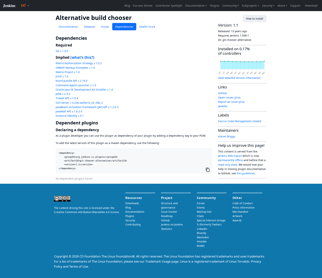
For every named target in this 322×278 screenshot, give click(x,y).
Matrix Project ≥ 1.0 (68, 72)
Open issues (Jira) (229, 97)
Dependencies (124, 26)
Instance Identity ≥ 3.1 (70, 115)
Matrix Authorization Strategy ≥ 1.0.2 (79, 63)
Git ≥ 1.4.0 (62, 51)
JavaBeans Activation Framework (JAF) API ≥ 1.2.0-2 (87, 107)
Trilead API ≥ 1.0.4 (67, 98)
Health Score (147, 26)
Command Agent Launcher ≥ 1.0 (76, 85)
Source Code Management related (239, 121)
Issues (105, 26)
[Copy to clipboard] (207, 169)
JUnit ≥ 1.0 (62, 76)
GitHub (222, 93)
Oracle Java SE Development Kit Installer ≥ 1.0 (84, 89)
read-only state (227, 164)
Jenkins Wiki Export (230, 156)
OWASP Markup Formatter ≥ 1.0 (75, 67)
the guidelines (246, 173)
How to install (254, 18)
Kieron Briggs (226, 136)
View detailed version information (239, 78)
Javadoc (223, 106)
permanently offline (230, 160)
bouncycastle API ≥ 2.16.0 (71, 80)
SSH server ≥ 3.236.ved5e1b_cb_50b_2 (79, 102)
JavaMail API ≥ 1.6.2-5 (69, 111)
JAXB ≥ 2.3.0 (63, 94)
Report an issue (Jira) (231, 102)
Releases (89, 26)
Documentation (68, 26)
